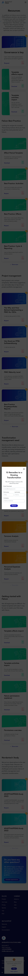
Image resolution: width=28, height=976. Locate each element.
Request (14, 505)
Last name (17, 492)
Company (6, 498)
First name (6, 492)
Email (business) (8, 486)
